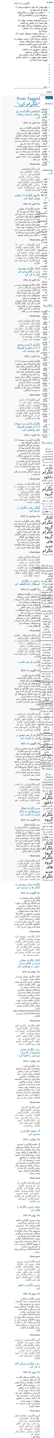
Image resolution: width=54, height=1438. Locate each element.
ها (49, 512)
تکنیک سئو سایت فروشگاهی (46, 752)
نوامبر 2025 (44, 343)
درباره (51, 503)
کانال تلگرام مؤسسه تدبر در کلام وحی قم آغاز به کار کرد (29, 271)
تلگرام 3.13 (30, 489)
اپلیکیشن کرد (34, 174)
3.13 (27, 400)
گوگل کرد (28, 575)
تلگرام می (46, 483)
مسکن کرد (35, 1434)
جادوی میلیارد (21, 255)
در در (47, 503)
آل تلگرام (25, 1183)
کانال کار (29, 328)
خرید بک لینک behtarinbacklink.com (43, 566)
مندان (21, 1044)
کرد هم (20, 724)
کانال (44, 514)
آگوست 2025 (44, 358)
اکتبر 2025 (45, 348)
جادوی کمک (34, 255)
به (44, 464)
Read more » (34, 164)
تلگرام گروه (23, 182)
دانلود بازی (46, 597)
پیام (48, 514)
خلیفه (17, 1191)
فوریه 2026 (44, 328)
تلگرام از (36, 407)
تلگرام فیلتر (28, 1266)
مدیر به (20, 876)
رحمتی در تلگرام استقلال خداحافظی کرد (27, 582)
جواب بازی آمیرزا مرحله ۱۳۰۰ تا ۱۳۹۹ (46, 760)
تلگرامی (50, 497)
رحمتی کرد (23, 648)
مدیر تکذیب (35, 879)
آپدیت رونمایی (23, 484)
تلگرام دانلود (28, 247)
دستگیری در (49, 506)
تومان (31, 252)
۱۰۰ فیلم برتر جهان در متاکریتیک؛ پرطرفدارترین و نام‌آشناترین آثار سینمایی (32, 15)
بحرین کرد (29, 1264)
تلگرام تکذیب (25, 787)
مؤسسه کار (27, 336)
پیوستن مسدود (33, 939)
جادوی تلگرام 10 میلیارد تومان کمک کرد (27, 197)
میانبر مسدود (33, 955)
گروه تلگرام (34, 169)
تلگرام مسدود (27, 1191)
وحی (25, 339)
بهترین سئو (48, 586)
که (41, 523)
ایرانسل (36, 1110)
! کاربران (25, 1107)
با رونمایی (21, 486)
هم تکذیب (28, 730)
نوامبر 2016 (44, 394)
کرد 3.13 (23, 497)
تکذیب (29, 716)
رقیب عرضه (34, 565)
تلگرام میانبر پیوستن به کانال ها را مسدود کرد (27, 886)
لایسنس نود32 (46, 570)
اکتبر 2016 (45, 399)
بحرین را (25, 1340)
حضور (37, 795)
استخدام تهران (47, 456)
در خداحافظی (32, 643)
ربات (36, 1117)
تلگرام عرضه (34, 559)
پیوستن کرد (20, 936)
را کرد (29, 1350)
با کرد (28, 405)
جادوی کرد (22, 252)
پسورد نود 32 (47, 573)
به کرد (29, 177)
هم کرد (19, 730)
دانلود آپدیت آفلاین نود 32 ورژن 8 (46, 603)
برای (51, 465)
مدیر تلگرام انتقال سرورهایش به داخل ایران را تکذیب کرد (29, 811)
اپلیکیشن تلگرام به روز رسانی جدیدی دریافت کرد (28, 114)
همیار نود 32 (47, 584)
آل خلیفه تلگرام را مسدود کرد (30, 1132)
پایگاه (51, 514)
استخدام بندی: (48, 454)
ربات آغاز (23, 1421)
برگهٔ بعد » (35, 1437)
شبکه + (50, 509)
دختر (47, 501)
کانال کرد (18, 328)
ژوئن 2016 (45, 420)
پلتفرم (22, 405)
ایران (51, 462)
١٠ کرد (22, 244)
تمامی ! (28, 1115)
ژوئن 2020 (45, 369)
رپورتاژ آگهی (46, 746)
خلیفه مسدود (22, 1193)
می (52, 512)
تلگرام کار (35, 323)
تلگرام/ (49, 468)
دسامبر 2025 (44, 338)
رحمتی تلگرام (34, 646)
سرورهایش (35, 871)
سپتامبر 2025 (43, 353)
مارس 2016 (44, 435)
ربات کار (36, 1423)
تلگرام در (50, 480)
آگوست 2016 (44, 410)
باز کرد (37, 716)
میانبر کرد (19, 952)
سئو (43, 676)
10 (28, 244)
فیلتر (22, 1350)
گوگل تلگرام (27, 573)
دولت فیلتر (28, 1272)
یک (44, 554)
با (43, 462)
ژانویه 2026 (44, 333)
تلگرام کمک (30, 250)
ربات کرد (26, 1423)
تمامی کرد (19, 1115)
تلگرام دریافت (27, 179)
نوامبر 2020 (44, 363)
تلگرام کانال (28, 941)
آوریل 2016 (44, 430)
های (46, 511)
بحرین (26, 1261)
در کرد (22, 643)
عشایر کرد (20, 1031)
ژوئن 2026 (45, 322)
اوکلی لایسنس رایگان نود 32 (47, 578)
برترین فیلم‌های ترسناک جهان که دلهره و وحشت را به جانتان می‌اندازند (32, 28)
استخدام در (47, 459)
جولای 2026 (44, 317)
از (46, 448)
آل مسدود (30, 1185)
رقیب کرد (22, 565)
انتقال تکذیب (23, 860)
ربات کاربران (27, 1117)
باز (28, 714)
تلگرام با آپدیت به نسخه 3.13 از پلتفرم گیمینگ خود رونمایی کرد (27, 426)
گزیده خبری (49, 554)
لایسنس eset (46, 702)
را (44, 506)
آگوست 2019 (44, 379)
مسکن (30, 1431)
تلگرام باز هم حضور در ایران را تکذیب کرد (28, 736)
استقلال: (25, 635)
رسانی (37, 185)
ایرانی (47, 462)
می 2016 (45, 425)
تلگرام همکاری (33, 1031)
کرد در (17, 795)
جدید (44, 497)
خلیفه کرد (34, 1193)
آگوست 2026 (44, 312)
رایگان (50, 589)
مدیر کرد (24, 879)
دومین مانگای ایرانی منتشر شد (33, 54)
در (44, 500)
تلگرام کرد (49, 485)
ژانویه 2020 (44, 374)
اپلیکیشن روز (26, 171)
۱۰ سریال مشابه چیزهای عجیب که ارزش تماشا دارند (43, 289)
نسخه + (29, 502)
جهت (51, 501)
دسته (43, 503)
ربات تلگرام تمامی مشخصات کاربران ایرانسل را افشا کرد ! (28, 1052)
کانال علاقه (27, 1036)
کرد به (37, 874)
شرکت (44, 509)
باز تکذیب (21, 714)
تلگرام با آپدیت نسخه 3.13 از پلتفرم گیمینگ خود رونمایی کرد (28, 347)
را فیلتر (36, 1350)
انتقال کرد (35, 863)
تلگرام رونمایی (33, 410)
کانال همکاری (29, 1039)
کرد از (37, 415)
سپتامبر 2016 (43, 405)
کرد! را (24, 1353)
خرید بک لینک (46, 724)
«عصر (50, 449)
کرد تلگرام (22, 567)
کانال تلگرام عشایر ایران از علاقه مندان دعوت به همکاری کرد (28, 963)
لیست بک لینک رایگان (46, 624)
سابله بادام (46, 765)
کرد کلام (24, 331)
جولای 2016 (44, 415)
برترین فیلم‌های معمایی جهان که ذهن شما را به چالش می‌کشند (43, 239)
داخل (25, 868)
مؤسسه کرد (34, 339)
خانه (45, 87)
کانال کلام (34, 331)
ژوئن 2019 (45, 389)
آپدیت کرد (26, 402)
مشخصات (28, 1125)
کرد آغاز (29, 1426)
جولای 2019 (44, 384)
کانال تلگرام (26, 185)
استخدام (49, 451)
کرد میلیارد (21, 258)
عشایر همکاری (33, 1033)
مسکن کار (20, 1431)
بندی (46, 465)
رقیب (21, 562)
